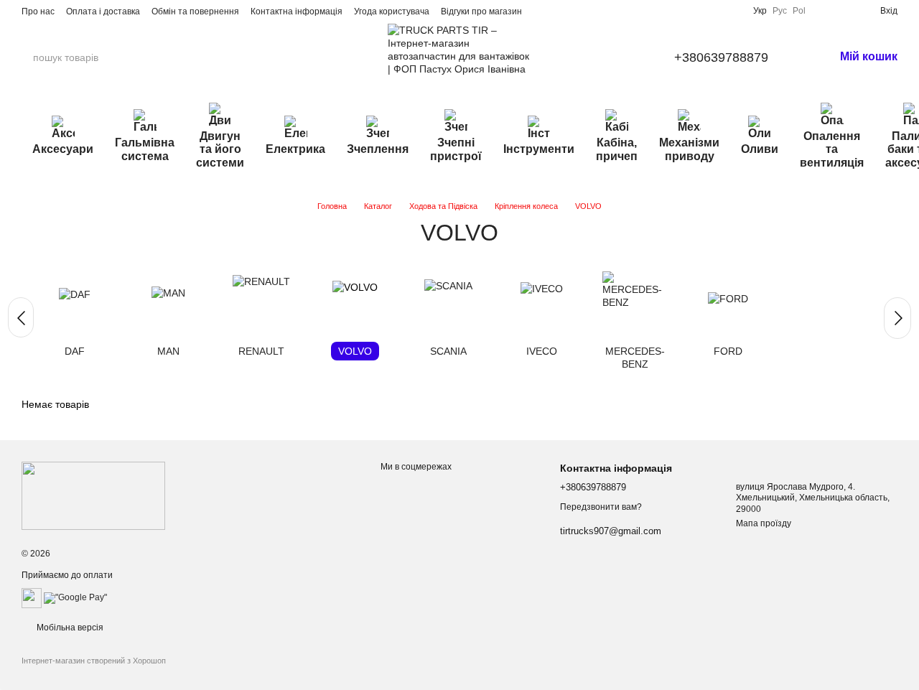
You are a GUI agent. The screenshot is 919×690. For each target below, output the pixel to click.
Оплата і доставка (103, 11)
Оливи (759, 149)
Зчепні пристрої (456, 149)
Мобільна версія (68, 628)
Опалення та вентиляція (832, 149)
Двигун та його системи (220, 149)
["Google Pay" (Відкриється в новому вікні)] (75, 597)
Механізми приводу (689, 149)
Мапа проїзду (763, 523)
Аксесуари (62, 149)
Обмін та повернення (195, 11)
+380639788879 (721, 57)
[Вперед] (897, 318)
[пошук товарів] (157, 57)
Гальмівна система (144, 149)
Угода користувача (391, 11)
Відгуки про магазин (481, 11)
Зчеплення (378, 149)
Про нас (38, 11)
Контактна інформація (296, 11)
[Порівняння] (823, 11)
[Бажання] (846, 11)
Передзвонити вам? (601, 507)
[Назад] (21, 317)
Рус (780, 10)
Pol (799, 10)
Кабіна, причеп (617, 149)
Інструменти (538, 149)
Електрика (295, 149)
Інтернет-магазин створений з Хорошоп (94, 660)
